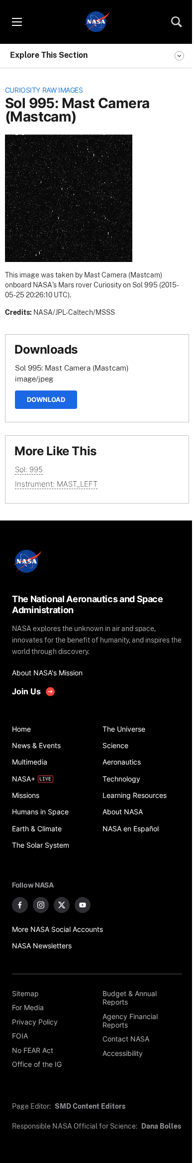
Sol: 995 (29, 469)
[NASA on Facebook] (20, 905)
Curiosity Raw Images (44, 90)
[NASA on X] (62, 905)
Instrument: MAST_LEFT (56, 484)
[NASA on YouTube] (83, 905)
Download (46, 399)
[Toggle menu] (16, 21)
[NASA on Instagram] (41, 905)
